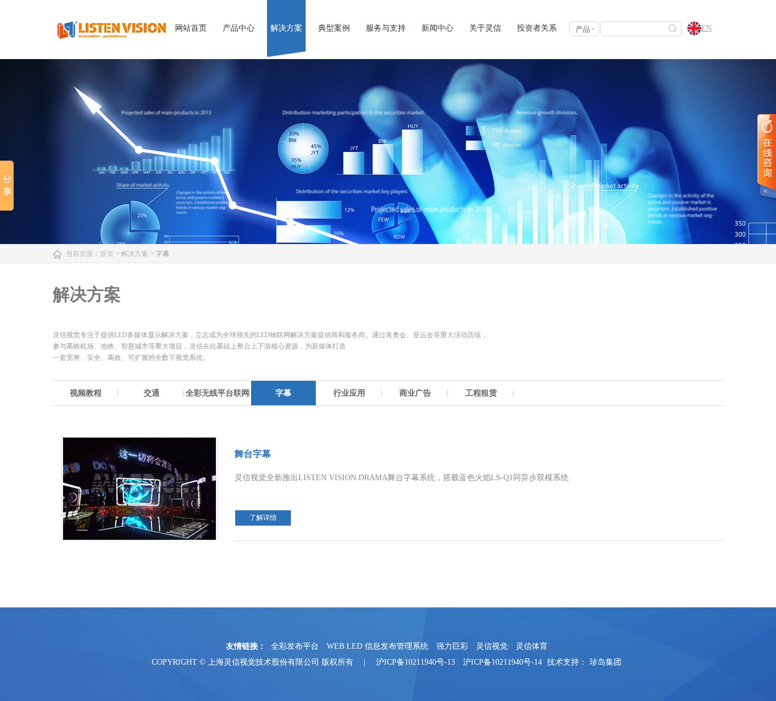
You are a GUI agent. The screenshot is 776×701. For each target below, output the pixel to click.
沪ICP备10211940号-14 (502, 662)
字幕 (283, 393)
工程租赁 (481, 393)
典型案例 (334, 28)
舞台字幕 (253, 454)
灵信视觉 (492, 646)
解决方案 (286, 28)
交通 (152, 393)
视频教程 (86, 393)
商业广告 (415, 393)
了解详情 (263, 518)
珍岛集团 (605, 662)
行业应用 (349, 393)
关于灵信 (485, 28)
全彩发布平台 (295, 646)
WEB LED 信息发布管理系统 (377, 646)
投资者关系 (537, 28)
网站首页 (191, 28)
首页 (107, 254)
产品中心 (239, 28)
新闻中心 (437, 28)
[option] (86, 393)
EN (706, 28)
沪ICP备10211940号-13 (415, 662)
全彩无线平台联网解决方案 (217, 397)
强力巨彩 (452, 646)
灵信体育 (532, 646)
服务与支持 (386, 28)
